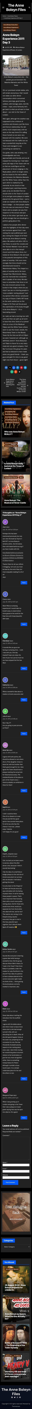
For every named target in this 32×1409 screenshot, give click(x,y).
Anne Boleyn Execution (11, 25)
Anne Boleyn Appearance (13, 409)
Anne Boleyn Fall (10, 411)
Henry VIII (9, 1356)
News (21, 477)
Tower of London (16, 50)
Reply (24, 582)
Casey (5, 599)
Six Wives (17, 1356)
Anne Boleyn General (11, 414)
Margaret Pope (8, 1095)
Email (5, 1169)
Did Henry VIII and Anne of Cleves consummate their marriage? (15, 1374)
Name (5, 1162)
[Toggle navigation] (3, 7)
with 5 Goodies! (16, 1219)
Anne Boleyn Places (9, 30)
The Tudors (9, 1327)
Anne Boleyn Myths (11, 417)
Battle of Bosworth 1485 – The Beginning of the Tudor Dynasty (16, 1345)
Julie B (5, 716)
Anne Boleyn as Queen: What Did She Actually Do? (15, 1316)
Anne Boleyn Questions (12, 422)
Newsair (25, 1404)
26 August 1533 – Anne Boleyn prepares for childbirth (15, 1287)
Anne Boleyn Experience (11, 27)
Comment (6, 1135)
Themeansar (16, 1406)
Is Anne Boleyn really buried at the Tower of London (14, 466)
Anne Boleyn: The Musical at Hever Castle (15, 501)
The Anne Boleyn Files (16, 7)
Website (5, 1175)
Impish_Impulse (8, 854)
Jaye (4, 527)
